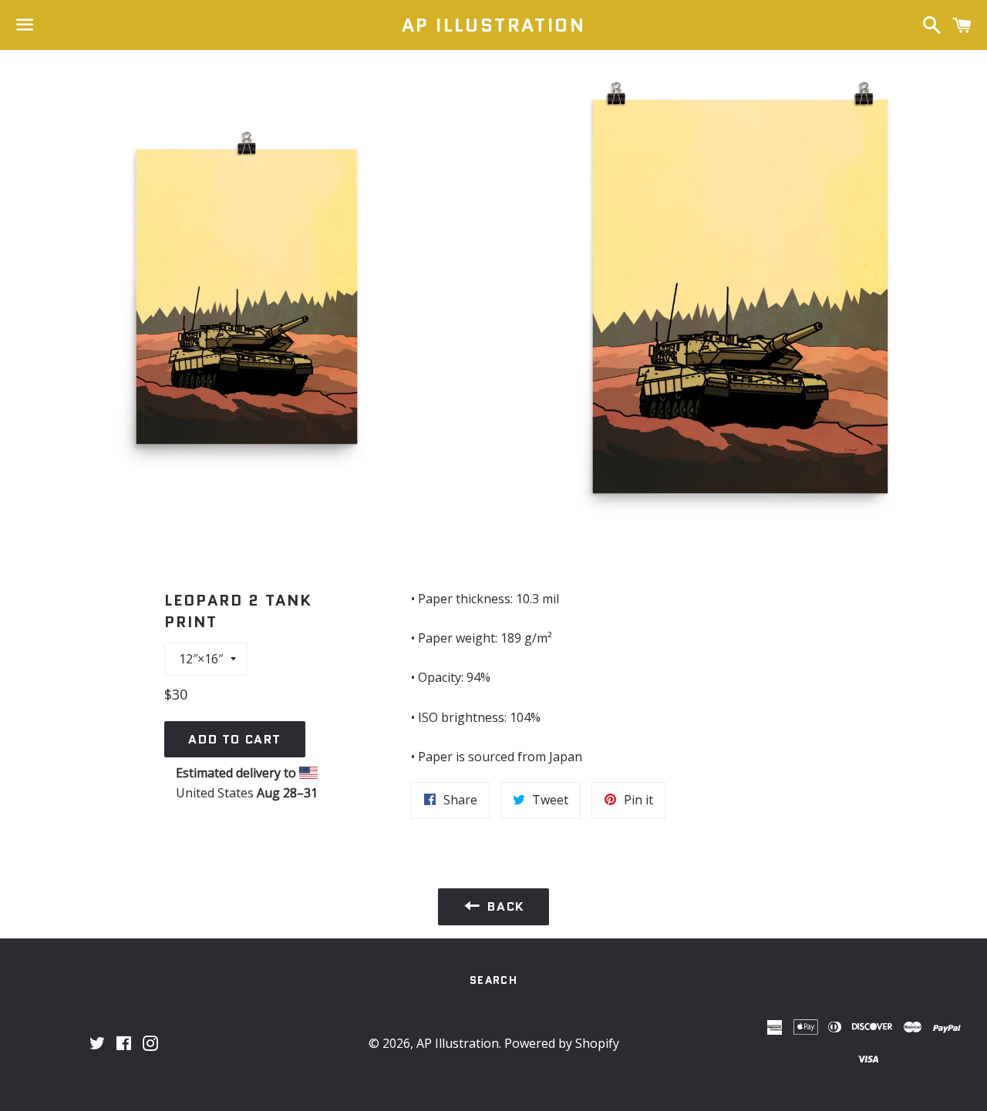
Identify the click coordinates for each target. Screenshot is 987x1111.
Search (493, 980)
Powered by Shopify (561, 1043)
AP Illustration (493, 25)
